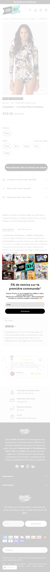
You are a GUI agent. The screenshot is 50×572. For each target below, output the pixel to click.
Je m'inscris (25, 311)
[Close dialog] (45, 256)
